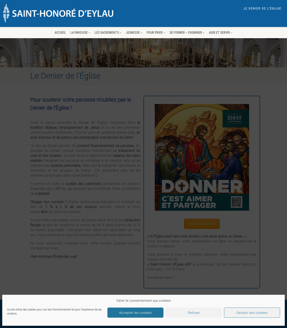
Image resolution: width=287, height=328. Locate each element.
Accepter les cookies (135, 313)
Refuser (194, 313)
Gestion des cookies (252, 313)
